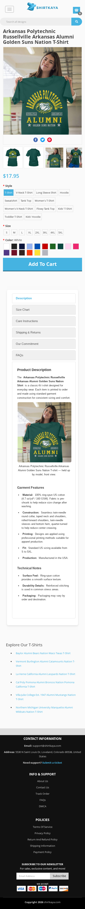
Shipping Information (42, 845)
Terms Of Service (42, 827)
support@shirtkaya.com (47, 745)
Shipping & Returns (28, 332)
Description (24, 298)
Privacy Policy (43, 833)
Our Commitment (27, 343)
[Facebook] (35, 140)
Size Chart (22, 309)
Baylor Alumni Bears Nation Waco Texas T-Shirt (43, 653)
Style (8, 186)
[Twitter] (42, 140)
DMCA (42, 806)
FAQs (19, 355)
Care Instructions (27, 321)
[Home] (42, 6)
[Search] (76, 22)
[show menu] (9, 9)
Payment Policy (42, 852)
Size (8, 226)
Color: (13, 240)
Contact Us (42, 787)
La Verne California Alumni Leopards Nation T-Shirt (45, 674)
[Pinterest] (49, 140)
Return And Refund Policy (42, 839)
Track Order (42, 793)
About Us (42, 781)
